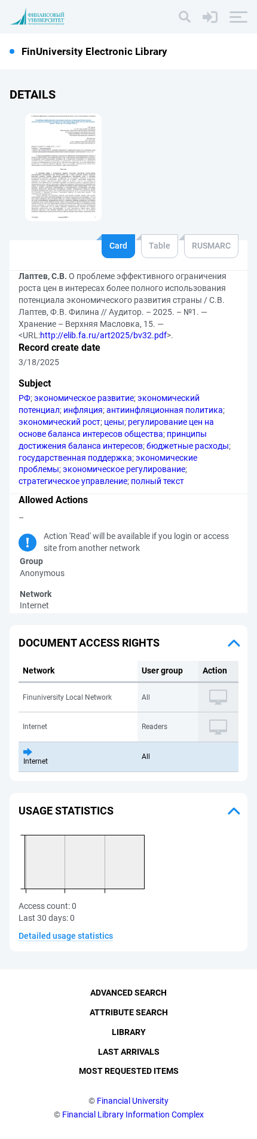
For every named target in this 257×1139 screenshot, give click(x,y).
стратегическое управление (73, 481)
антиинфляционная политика (164, 410)
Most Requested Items (129, 1071)
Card (118, 245)
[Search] (185, 17)
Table (159, 245)
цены (114, 422)
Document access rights (89, 642)
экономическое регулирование (124, 469)
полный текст (157, 481)
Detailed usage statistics (66, 936)
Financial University (133, 1101)
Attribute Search (129, 1012)
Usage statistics (66, 810)
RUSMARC (211, 245)
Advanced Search (128, 992)
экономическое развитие (84, 398)
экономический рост (59, 422)
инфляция (83, 410)
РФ (24, 398)
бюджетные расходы (187, 446)
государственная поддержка (75, 458)
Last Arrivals (129, 1052)
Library (129, 1032)
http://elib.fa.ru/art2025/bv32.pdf (103, 335)
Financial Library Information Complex (133, 1114)
